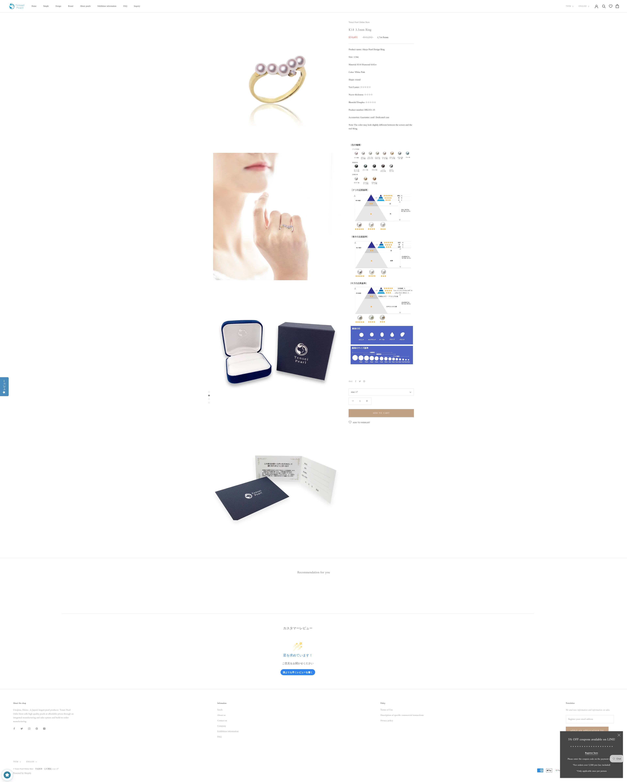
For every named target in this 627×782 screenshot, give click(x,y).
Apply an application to (587, 731)
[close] (619, 735)
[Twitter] (360, 381)
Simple (46, 6)
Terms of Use (386, 710)
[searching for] (604, 6)
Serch (219, 710)
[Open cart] (617, 6)
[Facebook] (356, 381)
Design (58, 6)
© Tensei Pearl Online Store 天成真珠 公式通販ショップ (35, 769)
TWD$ (568, 6)
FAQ (125, 6)
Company (221, 726)
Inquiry (137, 6)
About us (221, 715)
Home (34, 6)
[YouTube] (44, 728)
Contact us (222, 720)
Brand (70, 6)
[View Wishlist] (610, 6)
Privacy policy (386, 720)
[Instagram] (29, 728)
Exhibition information (106, 6)
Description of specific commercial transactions (402, 715)
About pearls (85, 6)
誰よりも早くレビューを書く (298, 672)
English (583, 6)
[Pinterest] (364, 381)
